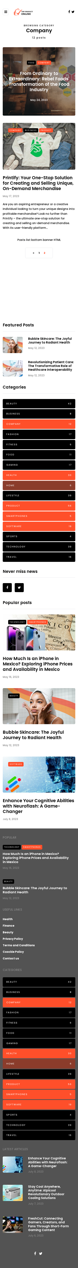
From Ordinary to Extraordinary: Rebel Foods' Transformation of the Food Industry (39, 81)
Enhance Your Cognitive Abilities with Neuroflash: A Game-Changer (38, 806)
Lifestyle (39, 495)
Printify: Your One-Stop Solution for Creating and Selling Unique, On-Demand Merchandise (38, 183)
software (39, 526)
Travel (39, 557)
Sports (39, 536)
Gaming (39, 465)
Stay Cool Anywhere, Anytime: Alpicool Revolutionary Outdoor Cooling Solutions (46, 1192)
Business (31, 130)
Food (31, 62)
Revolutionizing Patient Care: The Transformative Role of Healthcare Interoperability (51, 366)
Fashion (39, 434)
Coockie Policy (13, 952)
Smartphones (39, 516)
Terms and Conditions (19, 945)
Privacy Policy (13, 939)
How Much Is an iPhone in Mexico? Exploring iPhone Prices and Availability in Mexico (38, 664)
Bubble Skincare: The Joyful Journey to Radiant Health (50, 341)
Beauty (39, 403)
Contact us (11, 958)
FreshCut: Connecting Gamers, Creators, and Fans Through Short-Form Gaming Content (48, 1224)
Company (44, 62)
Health (39, 475)
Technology (39, 546)
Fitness (39, 444)
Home (39, 485)
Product (46, 130)
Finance (8, 926)
